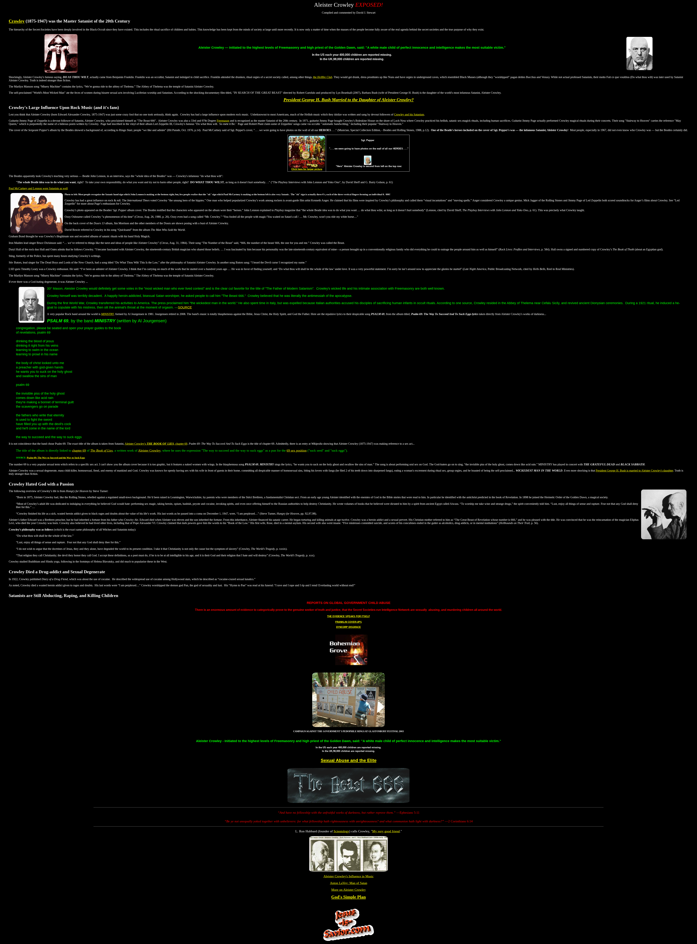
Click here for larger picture (306, 169)
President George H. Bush (349, 99)
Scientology (341, 831)
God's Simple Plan (348, 897)
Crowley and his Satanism (409, 114)
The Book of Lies (101, 450)
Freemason (223, 120)
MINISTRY (107, 314)
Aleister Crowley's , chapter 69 (156, 443)
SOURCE (185, 307)
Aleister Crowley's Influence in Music (348, 876)
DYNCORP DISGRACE (348, 627)
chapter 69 (79, 450)
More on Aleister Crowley (348, 890)
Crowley (17, 21)
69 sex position (297, 450)
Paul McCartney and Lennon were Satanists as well (38, 188)
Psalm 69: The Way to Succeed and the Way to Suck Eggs (56, 457)
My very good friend (386, 831)
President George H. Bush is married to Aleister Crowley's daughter (634, 470)
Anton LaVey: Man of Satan (348, 883)
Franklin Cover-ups (348, 622)
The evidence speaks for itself (348, 616)
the (322, 77)
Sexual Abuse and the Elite (348, 760)
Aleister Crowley (149, 450)
